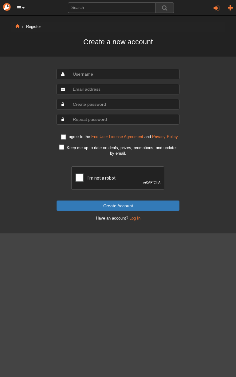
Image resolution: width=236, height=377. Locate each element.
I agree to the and (122, 137)
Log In (134, 218)
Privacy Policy (165, 137)
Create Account (118, 205)
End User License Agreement (117, 137)
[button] (21, 7)
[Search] (164, 7)
